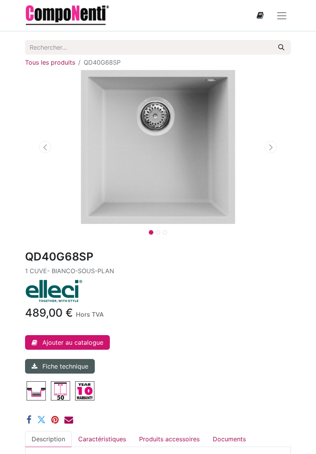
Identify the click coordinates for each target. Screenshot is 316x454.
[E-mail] (68, 420)
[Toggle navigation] (281, 15)
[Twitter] (41, 420)
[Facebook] (29, 420)
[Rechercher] (281, 47)
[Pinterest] (55, 420)
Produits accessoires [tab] (169, 439)
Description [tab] (48, 439)
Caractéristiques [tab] (102, 439)
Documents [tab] (229, 439)
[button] (45, 147)
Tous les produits (50, 62)
